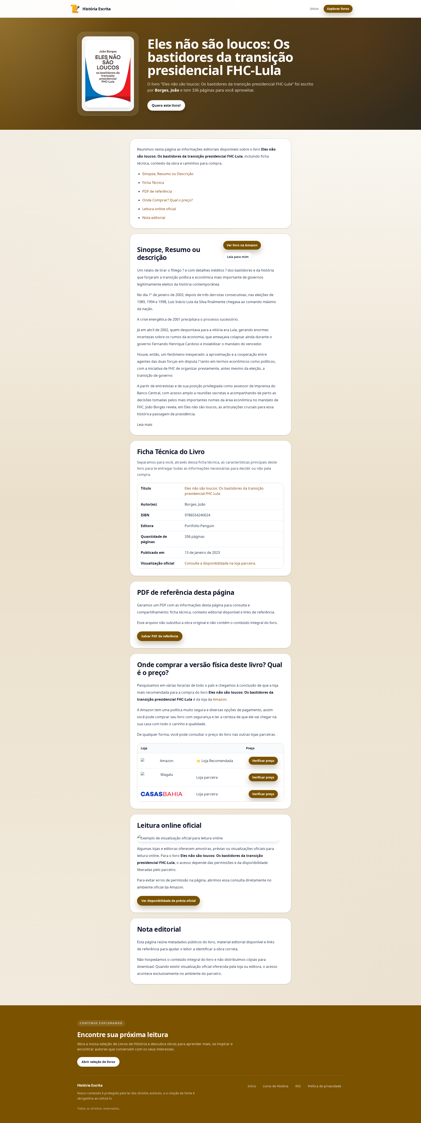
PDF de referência (157, 191)
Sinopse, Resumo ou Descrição (167, 173)
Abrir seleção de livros (98, 1062)
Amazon (220, 699)
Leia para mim (238, 257)
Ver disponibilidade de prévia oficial (168, 901)
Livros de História (275, 1086)
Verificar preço (263, 761)
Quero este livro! (166, 105)
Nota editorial (153, 217)
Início (314, 9)
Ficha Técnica (153, 182)
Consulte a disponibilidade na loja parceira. (220, 563)
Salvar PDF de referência (159, 636)
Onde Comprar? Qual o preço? (167, 200)
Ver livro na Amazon (242, 245)
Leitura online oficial (159, 208)
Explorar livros (338, 9)
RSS (298, 1086)
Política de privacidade (324, 1086)
